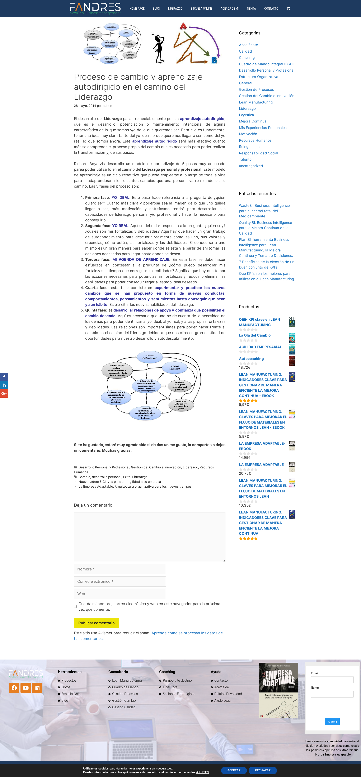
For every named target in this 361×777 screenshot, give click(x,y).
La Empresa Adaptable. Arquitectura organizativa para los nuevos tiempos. (135, 486)
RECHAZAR (263, 770)
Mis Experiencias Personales (263, 128)
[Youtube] (25, 688)
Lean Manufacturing (256, 102)
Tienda (251, 8)
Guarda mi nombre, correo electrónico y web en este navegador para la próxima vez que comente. (149, 607)
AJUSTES (202, 772)
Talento (245, 159)
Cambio (84, 477)
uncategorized (251, 166)
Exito (127, 477)
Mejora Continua (253, 121)
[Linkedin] (37, 688)
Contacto (271, 8)
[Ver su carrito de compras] (288, 8)
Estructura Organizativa (258, 77)
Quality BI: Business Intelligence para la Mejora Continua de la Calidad (265, 228)
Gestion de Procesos (256, 89)
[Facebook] (14, 688)
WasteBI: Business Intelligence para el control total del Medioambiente (264, 210)
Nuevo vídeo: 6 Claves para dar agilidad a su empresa (120, 482)
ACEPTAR (234, 770)
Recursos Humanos (255, 140)
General (245, 83)
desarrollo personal (106, 477)
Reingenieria (249, 147)
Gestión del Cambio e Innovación (156, 467)
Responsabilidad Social (258, 153)
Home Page (137, 8)
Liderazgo (175, 8)
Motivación (248, 134)
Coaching (247, 58)
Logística (246, 115)
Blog (156, 8)
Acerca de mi (230, 8)
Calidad (245, 51)
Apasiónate (248, 45)
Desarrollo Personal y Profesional (104, 467)
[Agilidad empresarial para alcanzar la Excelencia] (96, 8)
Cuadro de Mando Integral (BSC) (266, 64)
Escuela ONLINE (201, 8)
